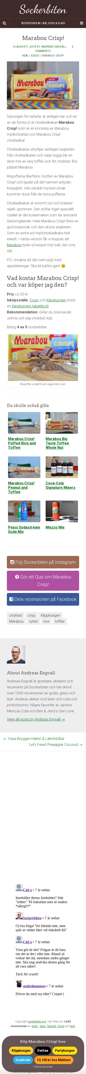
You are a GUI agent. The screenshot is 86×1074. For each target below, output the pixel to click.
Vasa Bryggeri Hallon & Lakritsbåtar (33, 738)
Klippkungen (56, 300)
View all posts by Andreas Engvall (36, 719)
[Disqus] (43, 808)
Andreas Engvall (54, 46)
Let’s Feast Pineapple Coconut (56, 744)
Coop (34, 300)
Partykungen (65, 1050)
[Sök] (4, 23)
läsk (72, 1026)
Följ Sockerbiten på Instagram (45, 562)
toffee (60, 621)
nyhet (33, 621)
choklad (15, 615)
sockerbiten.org (37, 1021)
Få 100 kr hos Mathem (54, 1060)
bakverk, (52, 1026)
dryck (61, 1026)
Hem (25, 55)
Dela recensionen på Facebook (45, 599)
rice (46, 621)
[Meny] (81, 23)
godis (34, 1026)
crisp (31, 615)
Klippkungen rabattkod (30, 306)
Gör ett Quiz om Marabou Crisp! (45, 580)
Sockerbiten (43, 9)
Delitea (42, 1050)
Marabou (14, 245)
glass (42, 1026)
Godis (35, 55)
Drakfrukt (23, 1060)
